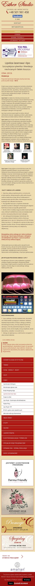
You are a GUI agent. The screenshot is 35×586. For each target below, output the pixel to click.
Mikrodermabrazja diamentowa (12, 413)
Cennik (17, 34)
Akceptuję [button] (27, 580)
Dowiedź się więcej (21, 583)
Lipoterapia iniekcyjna (9, 384)
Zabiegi (18, 31)
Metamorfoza (17, 27)
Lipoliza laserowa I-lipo (9, 394)
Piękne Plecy (6, 403)
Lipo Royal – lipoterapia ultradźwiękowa (14, 400)
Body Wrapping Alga (9, 390)
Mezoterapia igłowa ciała (10, 387)
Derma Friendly (17, 37)
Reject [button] (11, 583)
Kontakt (17, 23)
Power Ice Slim (7, 397)
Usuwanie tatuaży (17, 40)
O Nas (17, 19)
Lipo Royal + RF (7, 407)
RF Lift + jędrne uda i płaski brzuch (12, 410)
